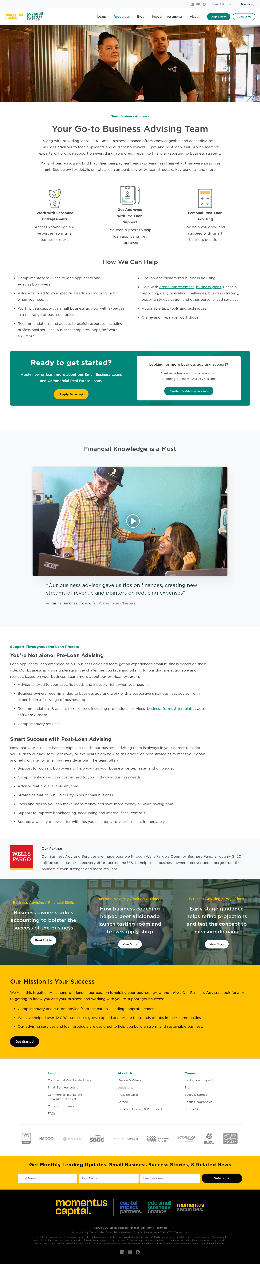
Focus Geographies (198, 1102)
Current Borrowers (223, 4)
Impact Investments (167, 16)
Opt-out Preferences (145, 1232)
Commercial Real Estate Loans (75, 380)
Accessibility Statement (119, 1232)
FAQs (51, 1113)
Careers (123, 1102)
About (195, 16)
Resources (122, 16)
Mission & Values (129, 1080)
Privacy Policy (80, 1232)
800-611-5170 (165, 1232)
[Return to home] (24, 16)
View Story (130, 944)
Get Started (24, 1041)
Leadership (125, 1087)
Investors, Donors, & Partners (138, 1109)
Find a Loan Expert (198, 1080)
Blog (140, 16)
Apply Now (218, 16)
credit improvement (176, 287)
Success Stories (196, 1094)
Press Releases (128, 1094)
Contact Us (244, 16)
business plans (208, 287)
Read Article (43, 940)
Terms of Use (96, 1232)
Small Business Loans (103, 374)
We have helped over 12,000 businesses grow (57, 1018)
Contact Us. (181, 1232)
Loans (101, 16)
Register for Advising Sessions (189, 391)
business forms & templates (171, 708)
